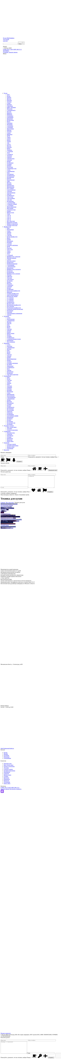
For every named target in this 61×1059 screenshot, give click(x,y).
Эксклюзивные (11, 192)
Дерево (9, 141)
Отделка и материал (12, 245)
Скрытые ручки (11, 209)
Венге (8, 121)
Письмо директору (6, 1033)
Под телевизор (11, 342)
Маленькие (10, 241)
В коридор (10, 270)
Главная (3, 502)
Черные (9, 97)
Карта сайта (10, 441)
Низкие (9, 288)
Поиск (20, 43)
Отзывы (9, 437)
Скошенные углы (11, 168)
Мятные (9, 130)
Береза (8, 140)
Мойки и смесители (12, 224)
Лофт (8, 181)
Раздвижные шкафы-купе (14, 307)
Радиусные (10, 167)
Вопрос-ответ (10, 447)
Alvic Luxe (10, 249)
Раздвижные (10, 414)
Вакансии (9, 440)
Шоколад (9, 113)
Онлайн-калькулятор (12, 445)
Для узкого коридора (12, 374)
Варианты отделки (12, 222)
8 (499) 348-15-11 (17, 49)
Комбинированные (12, 263)
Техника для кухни (12, 225)
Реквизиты (10, 438)
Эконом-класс (11, 158)
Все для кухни (11, 221)
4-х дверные (10, 300)
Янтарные (9, 124)
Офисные (9, 276)
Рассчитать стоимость (15, 789)
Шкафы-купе (7, 226)
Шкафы (6, 754)
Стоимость (10, 154)
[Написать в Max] (2, 792)
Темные (9, 232)
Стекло (9, 259)
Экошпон (9, 150)
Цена (8, 384)
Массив (9, 145)
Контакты (6, 450)
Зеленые (9, 101)
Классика (9, 346)
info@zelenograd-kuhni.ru (7, 748)
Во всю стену (10, 303)
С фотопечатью (11, 266)
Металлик (9, 108)
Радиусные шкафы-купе (13, 290)
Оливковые (10, 116)
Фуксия (9, 111)
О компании (7, 431)
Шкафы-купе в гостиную (14, 269)
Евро (8, 172)
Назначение (10, 268)
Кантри (9, 178)
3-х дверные (10, 299)
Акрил (9, 138)
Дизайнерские (11, 175)
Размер (9, 211)
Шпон (8, 148)
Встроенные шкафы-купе (14, 305)
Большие (9, 242)
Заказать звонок (5, 789)
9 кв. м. (9, 219)
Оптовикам (10, 448)
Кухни (5, 93)
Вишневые (10, 118)
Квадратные (10, 403)
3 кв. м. (9, 215)
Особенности (10, 195)
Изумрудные (10, 120)
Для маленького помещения (14, 313)
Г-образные (10, 285)
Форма (9, 161)
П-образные (10, 162)
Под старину (10, 188)
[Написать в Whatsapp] (30, 872)
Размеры (9, 388)
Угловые (9, 164)
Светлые (9, 235)
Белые (8, 96)
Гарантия (9, 434)
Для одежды (10, 279)
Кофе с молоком (11, 107)
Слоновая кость (11, 110)
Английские (10, 174)
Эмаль (8, 137)
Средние (9, 243)
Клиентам (6, 442)
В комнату (10, 418)
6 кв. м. (9, 218)
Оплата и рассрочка (12, 430)
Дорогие (9, 157)
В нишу (9, 420)
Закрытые (9, 411)
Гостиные (6, 316)
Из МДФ (9, 364)
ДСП (8, 153)
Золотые (9, 131)
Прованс (9, 184)
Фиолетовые (10, 128)
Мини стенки (10, 333)
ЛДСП (9, 144)
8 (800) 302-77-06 (7, 49)
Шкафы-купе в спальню (13, 273)
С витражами (10, 265)
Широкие (9, 292)
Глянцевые (10, 106)
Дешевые (9, 155)
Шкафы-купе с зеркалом (13, 256)
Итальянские (10, 177)
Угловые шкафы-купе (13, 293)
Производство (11, 432)
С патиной (10, 151)
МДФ (8, 135)
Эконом (9, 315)
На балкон (10, 280)
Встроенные (10, 201)
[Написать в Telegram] (30, 832)
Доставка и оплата (9, 425)
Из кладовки (10, 410)
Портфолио (10, 435)
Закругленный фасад (12, 295)
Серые (8, 103)
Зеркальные (10, 366)
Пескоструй (10, 262)
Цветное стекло (11, 261)
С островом (10, 205)
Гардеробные (7, 376)
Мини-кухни (10, 212)
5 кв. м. (9, 216)
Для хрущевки (11, 198)
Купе (8, 369)
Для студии (10, 197)
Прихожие (6, 343)
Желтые (9, 99)
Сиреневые (10, 126)
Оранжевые (10, 117)
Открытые (10, 413)
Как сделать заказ (11, 427)
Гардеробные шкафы (12, 415)
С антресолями (11, 202)
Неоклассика (10, 185)
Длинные (9, 286)
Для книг (9, 278)
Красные (9, 100)
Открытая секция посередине (15, 309)
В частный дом (11, 423)
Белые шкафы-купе (12, 236)
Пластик (9, 147)
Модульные (10, 208)
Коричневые (10, 229)
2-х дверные (10, 297)
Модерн (9, 182)
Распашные (10, 310)
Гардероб (9, 312)
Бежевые (9, 104)
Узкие (8, 214)
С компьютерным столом (14, 339)
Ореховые (9, 123)
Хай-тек (9, 194)
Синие (9, 133)
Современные (11, 171)
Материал (9, 134)
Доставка (9, 428)
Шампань (9, 114)
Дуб (8, 143)
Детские (9, 275)
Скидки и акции (11, 444)
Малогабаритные (11, 207)
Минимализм (10, 187)
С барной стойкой (12, 204)
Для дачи (9, 199)
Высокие (9, 283)
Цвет (8, 94)
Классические (11, 180)
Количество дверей (12, 296)
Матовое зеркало (11, 258)
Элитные (9, 160)
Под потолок (10, 306)
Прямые (9, 165)
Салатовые (10, 127)
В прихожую (10, 272)
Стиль (8, 170)
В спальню (10, 421)
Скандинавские (11, 189)
